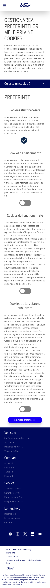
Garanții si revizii (12, 493)
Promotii (8, 476)
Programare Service (13, 502)
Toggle (25, 203)
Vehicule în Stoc (12, 451)
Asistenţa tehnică (12, 489)
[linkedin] (32, 534)
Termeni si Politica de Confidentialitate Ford (23, 562)
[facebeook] (10, 534)
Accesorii (8, 463)
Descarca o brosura (13, 447)
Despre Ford (10, 514)
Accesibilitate (12, 557)
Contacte (8, 523)
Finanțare (9, 468)
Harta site (10, 553)
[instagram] (17, 534)
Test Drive (9, 442)
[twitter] (25, 534)
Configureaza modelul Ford (17, 438)
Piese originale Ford (13, 497)
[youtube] (40, 534)
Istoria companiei (12, 518)
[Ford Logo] (25, 5)
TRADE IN (9, 472)
